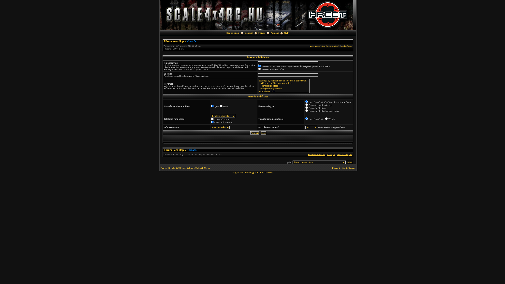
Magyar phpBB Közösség (261, 172)
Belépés (249, 33)
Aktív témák (346, 46)
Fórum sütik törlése (316, 154)
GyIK (286, 33)
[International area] (284, 91)
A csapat (331, 154)
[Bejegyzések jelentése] (284, 88)
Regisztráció (232, 33)
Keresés (275, 33)
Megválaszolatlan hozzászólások (324, 46)
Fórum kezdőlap (174, 41)
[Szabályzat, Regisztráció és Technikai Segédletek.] (284, 80)
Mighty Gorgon (348, 168)
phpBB (175, 168)
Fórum (261, 33)
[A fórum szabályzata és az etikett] (284, 83)
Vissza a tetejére (344, 154)
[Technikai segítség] (284, 86)
